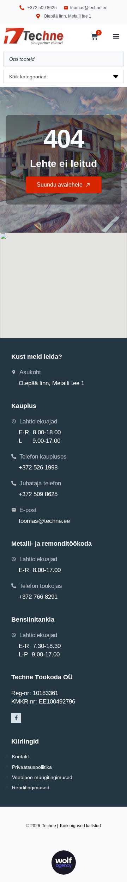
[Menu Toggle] (116, 36)
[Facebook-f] (16, 718)
